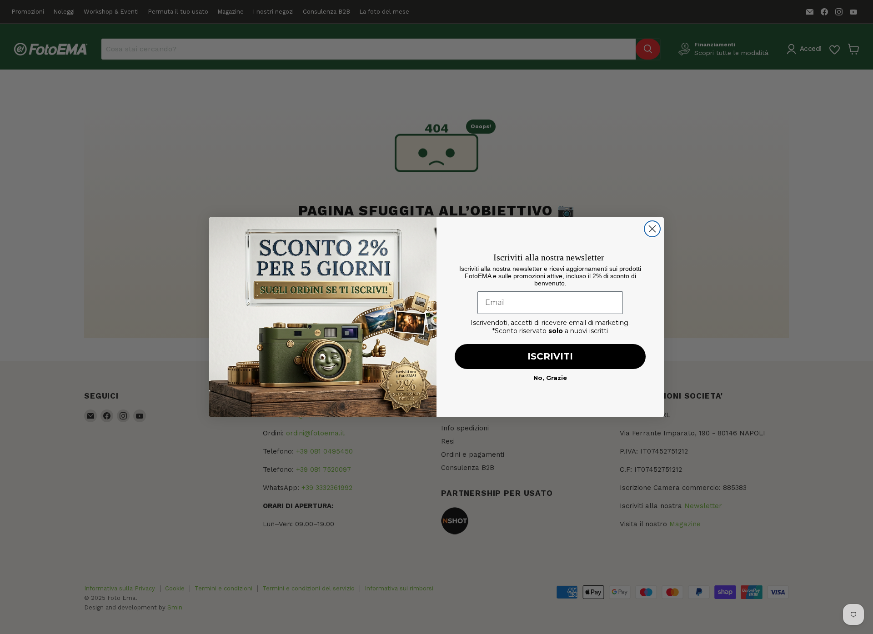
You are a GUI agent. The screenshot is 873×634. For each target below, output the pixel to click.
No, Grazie (550, 377)
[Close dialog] (652, 229)
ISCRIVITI (550, 356)
